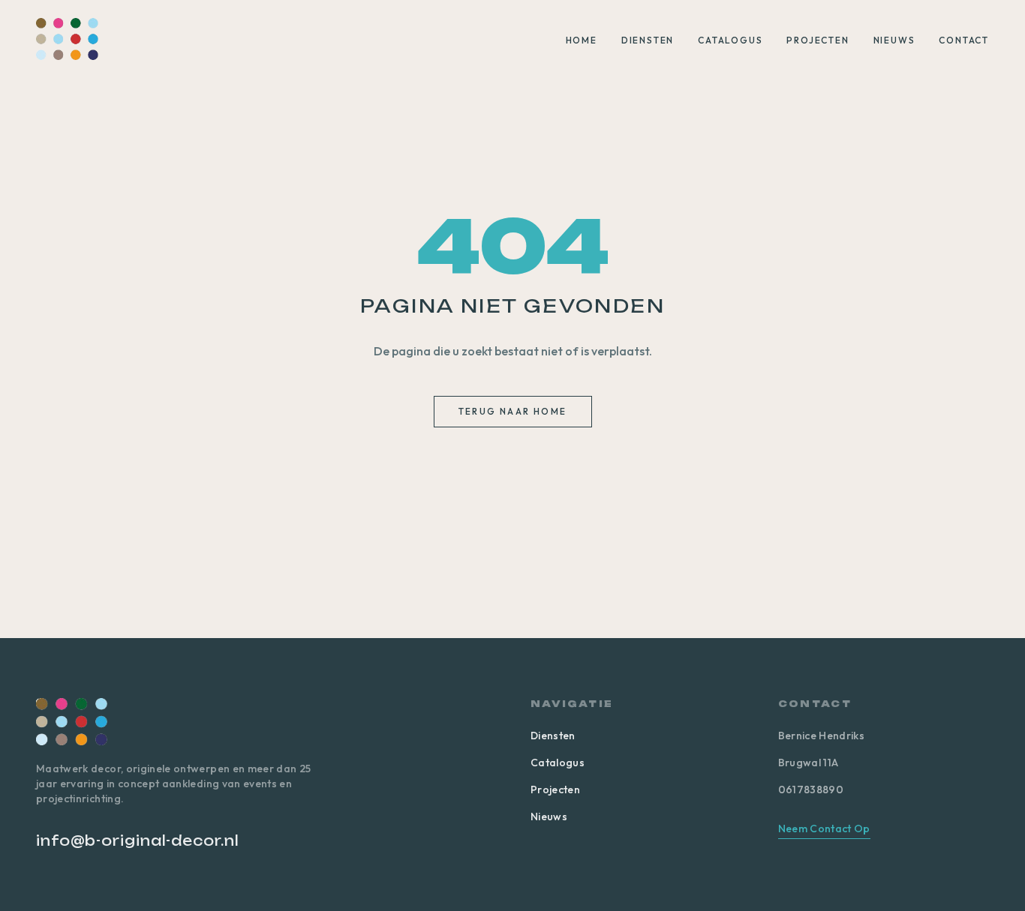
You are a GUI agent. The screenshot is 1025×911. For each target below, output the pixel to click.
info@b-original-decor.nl (137, 840)
